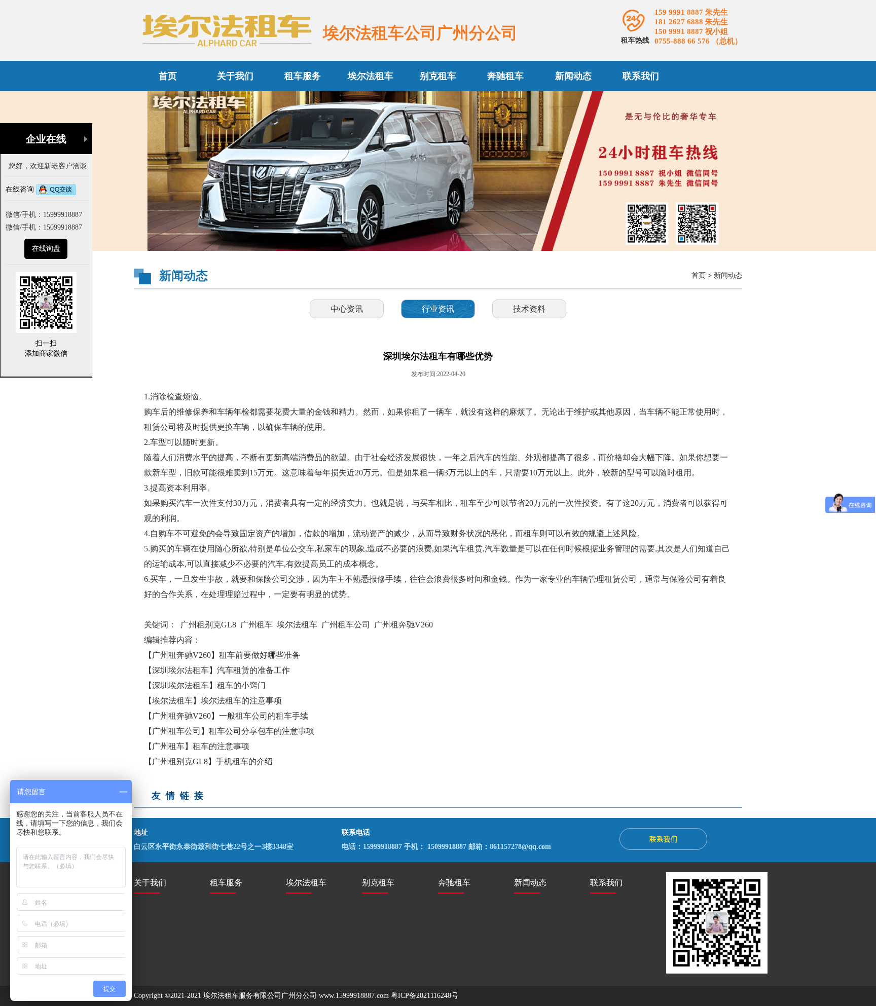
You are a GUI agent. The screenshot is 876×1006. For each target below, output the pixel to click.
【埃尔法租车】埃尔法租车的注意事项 (213, 700)
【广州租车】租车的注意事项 (196, 746)
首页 (168, 76)
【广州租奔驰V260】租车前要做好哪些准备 (222, 655)
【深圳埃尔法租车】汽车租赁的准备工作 (217, 670)
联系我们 (641, 76)
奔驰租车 (505, 76)
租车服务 (302, 76)
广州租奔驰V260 (403, 624)
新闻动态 (573, 76)
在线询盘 (46, 248)
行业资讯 (438, 309)
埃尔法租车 (370, 76)
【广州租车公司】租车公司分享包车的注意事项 (229, 731)
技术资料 (529, 309)
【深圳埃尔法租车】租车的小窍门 (205, 685)
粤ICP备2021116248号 (424, 995)
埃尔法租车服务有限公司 (242, 995)
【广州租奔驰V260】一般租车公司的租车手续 (226, 716)
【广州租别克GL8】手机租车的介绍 (208, 761)
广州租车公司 (345, 624)
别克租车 (438, 76)
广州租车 (256, 624)
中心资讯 (347, 309)
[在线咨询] (56, 190)
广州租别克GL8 (208, 624)
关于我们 (235, 76)
